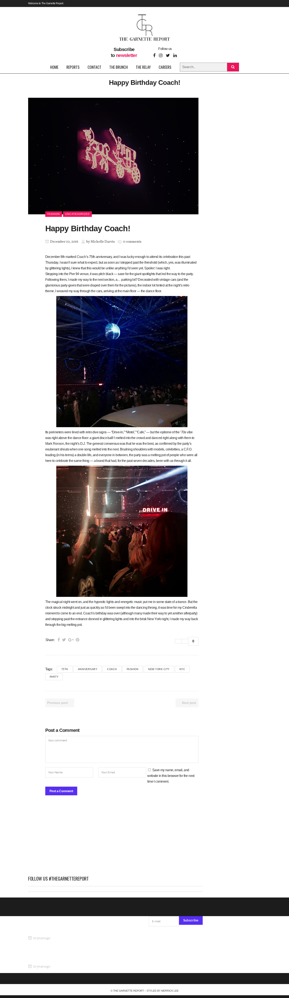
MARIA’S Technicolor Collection (50, 930)
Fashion (133, 669)
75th (64, 669)
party (54, 676)
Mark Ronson (54, 443)
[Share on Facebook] (59, 639)
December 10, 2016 (64, 242)
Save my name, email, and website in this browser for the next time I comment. (170, 775)
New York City (159, 669)
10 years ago (41, 938)
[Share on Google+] (71, 639)
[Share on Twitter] (64, 639)
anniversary (88, 669)
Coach (81, 257)
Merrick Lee (170, 990)
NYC (182, 669)
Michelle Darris (103, 242)
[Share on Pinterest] (77, 639)
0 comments (132, 242)
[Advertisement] (115, 837)
